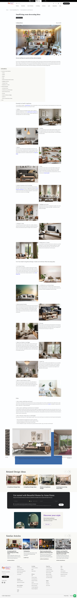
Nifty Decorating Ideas (5, 86)
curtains (49, 404)
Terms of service (72, 595)
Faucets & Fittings (34, 577)
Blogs (61, 567)
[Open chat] (75, 596)
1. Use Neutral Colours (5, 88)
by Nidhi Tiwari (26, 557)
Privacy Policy (66, 595)
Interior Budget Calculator (64, 572)
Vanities (33, 582)
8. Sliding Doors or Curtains (5, 84)
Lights (18, 591)
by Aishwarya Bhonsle (10, 560)
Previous (39, 445)
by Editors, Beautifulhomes (60, 560)
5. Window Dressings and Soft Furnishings (7, 79)
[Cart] (61, 3)
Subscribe (5, 576)
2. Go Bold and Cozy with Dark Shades (7, 89)
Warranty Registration (35, 588)
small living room (27, 105)
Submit (61, 504)
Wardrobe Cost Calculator (20, 582)
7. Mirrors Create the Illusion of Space (7, 98)
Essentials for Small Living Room (6, 71)
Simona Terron (20, 22)
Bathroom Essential (34, 585)
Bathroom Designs (48, 574)
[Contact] (54, 3)
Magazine (62, 569)
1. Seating (3, 72)
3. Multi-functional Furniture (6, 91)
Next (37, 445)
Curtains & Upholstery (35, 567)
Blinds (32, 569)
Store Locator (48, 585)
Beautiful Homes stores (64, 574)
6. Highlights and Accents (5, 81)
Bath (32, 575)
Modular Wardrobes (20, 580)
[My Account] (56, 3)
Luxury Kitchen (19, 574)
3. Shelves (3, 76)
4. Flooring (3, 93)
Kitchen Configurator (20, 572)
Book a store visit (66, 3)
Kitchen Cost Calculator (20, 569)
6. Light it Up (3, 96)
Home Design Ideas (49, 567)
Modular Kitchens (19, 567)
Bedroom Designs (48, 572)
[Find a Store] (58, 3)
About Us (47, 582)
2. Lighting (3, 74)
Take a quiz (47, 524)
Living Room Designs (49, 569)
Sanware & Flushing (34, 580)
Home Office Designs (49, 577)
